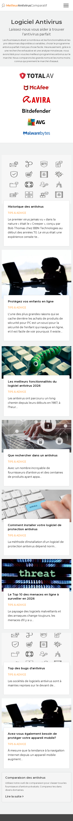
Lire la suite (13, 796)
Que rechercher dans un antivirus (33, 455)
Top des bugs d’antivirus (26, 668)
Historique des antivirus (26, 206)
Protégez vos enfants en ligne (31, 301)
